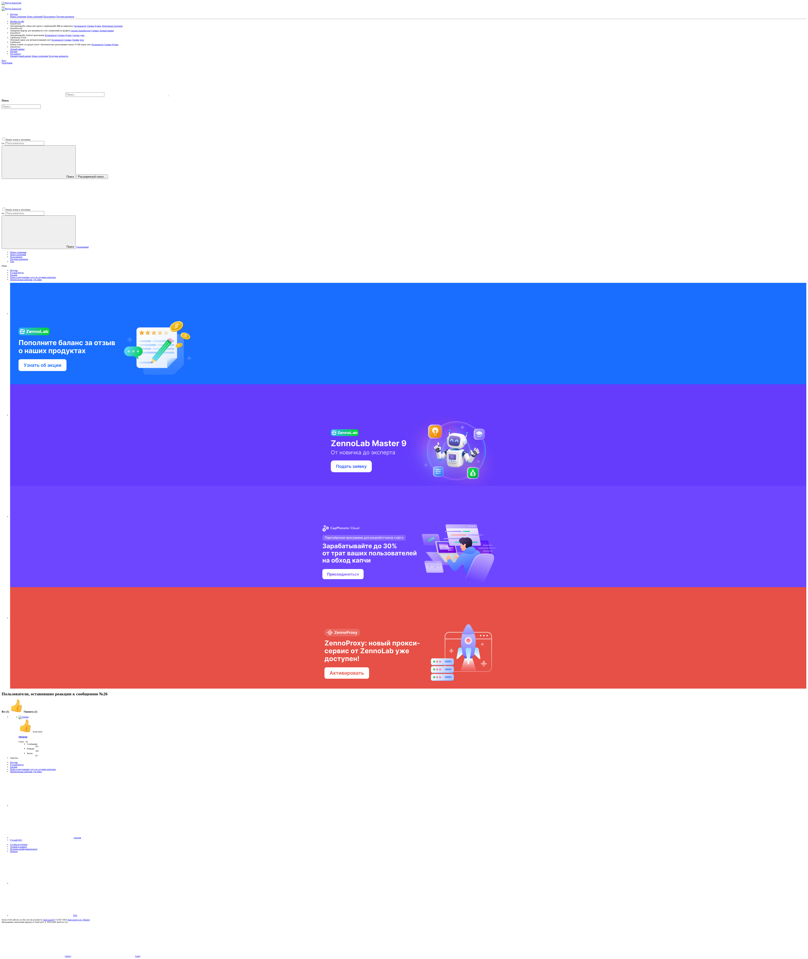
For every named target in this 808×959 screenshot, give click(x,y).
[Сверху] (41, 883)
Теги (12, 261)
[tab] (23, 711)
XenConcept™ (49, 920)
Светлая (77, 838)
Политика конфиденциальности (23, 849)
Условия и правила (18, 847)
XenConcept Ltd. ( (75, 920)
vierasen (23, 737)
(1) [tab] (6, 711)
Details (86, 920)
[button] (3, 7)
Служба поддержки (18, 844)
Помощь (14, 851)
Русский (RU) (16, 840)
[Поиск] (137, 95)
